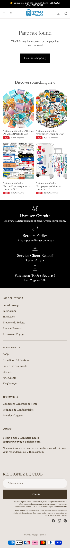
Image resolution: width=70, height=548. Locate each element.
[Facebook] (53, 521)
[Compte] (58, 13)
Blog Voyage (9, 383)
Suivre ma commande (15, 366)
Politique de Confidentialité (18, 410)
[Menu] (4, 13)
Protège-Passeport (13, 328)
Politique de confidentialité (56, 507)
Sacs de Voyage (11, 305)
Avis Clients (9, 378)
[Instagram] (59, 521)
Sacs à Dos (9, 316)
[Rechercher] (11, 13)
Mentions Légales (13, 415)
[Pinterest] (65, 521)
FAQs (6, 354)
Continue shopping (35, 58)
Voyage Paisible (38, 535)
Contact (7, 372)
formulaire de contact (58, 515)
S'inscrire (35, 494)
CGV (34, 507)
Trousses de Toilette (14, 322)
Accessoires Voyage (13, 334)
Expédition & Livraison (16, 360)
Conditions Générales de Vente (20, 404)
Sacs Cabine (9, 311)
